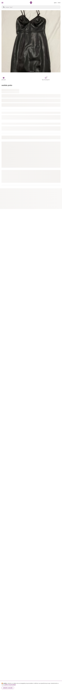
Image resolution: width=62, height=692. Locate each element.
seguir (57, 146)
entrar (59, 2)
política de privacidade (10, 685)
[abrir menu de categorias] (2, 3)
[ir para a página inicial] (31, 3)
